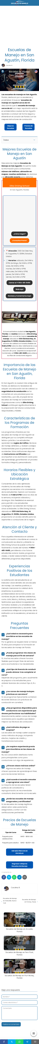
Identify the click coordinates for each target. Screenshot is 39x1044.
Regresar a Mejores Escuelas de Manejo (19, 865)
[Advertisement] (19, 26)
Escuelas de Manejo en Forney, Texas (29, 901)
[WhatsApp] (14, 877)
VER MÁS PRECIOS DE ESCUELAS (19, 852)
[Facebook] (4, 877)
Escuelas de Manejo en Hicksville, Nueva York (10, 900)
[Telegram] (19, 877)
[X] (9, 877)
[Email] (24, 877)
